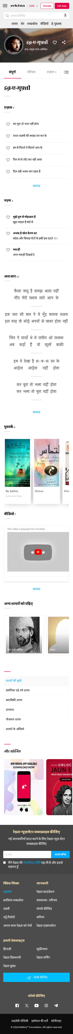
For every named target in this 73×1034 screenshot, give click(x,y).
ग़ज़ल (51, 72)
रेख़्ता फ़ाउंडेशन (45, 891)
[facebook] (17, 1005)
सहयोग (7, 891)
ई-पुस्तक (56, 23)
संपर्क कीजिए (44, 908)
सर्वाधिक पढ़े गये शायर (18, 691)
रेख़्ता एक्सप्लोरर (46, 925)
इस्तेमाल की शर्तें (39, 1021)
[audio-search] (65, 15)
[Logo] (18, 6)
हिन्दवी (7, 949)
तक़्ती (6, 908)
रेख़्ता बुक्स (9, 965)
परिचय (31, 72)
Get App (62, 5)
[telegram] (56, 1005)
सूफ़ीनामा (41, 949)
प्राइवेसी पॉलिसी (20, 1021)
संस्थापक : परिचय (46, 900)
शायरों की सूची (13, 681)
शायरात (10, 710)
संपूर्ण (12, 72)
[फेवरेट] (54, 42)
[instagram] (46, 1005)
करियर (40, 917)
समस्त (36, 186)
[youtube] (36, 1005)
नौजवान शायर (13, 720)
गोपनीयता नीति (32, 862)
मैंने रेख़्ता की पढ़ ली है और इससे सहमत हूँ (35, 864)
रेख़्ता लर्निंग (43, 957)
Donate (47, 5)
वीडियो (44, 23)
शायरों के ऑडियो (15, 729)
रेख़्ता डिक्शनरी (12, 957)
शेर (22, 23)
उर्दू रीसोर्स (9, 917)
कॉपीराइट (56, 1021)
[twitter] (27, 1005)
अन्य (26, 49)
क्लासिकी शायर (14, 700)
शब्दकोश (32, 23)
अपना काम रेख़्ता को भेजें (17, 925)
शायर (15, 23)
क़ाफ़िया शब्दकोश (13, 900)
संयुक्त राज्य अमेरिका (38, 49)
